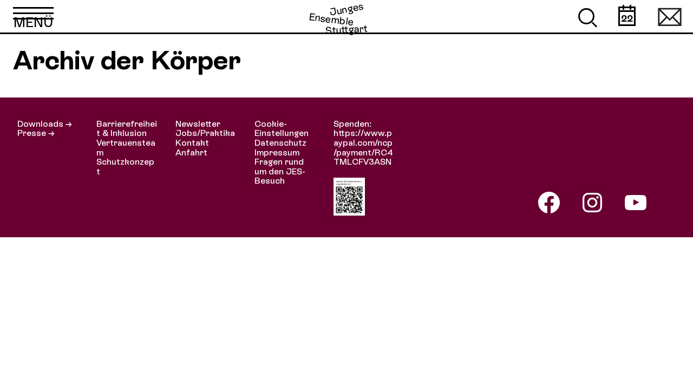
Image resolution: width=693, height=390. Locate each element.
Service (669, 16)
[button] (33, 16)
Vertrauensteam (125, 148)
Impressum (276, 152)
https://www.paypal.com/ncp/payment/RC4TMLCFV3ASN (363, 147)
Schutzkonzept (125, 167)
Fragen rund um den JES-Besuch (279, 171)
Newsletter (197, 124)
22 (627, 18)
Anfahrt (191, 152)
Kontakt (192, 143)
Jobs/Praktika (205, 133)
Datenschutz (280, 143)
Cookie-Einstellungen (281, 129)
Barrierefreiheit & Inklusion (126, 129)
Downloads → (44, 124)
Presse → (36, 133)
